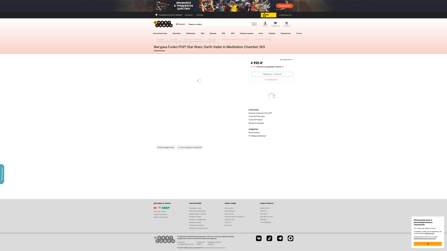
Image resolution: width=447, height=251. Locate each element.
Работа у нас (229, 219)
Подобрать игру (195, 208)
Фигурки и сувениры (256, 123)
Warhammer (190, 33)
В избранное (272, 80)
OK (428, 244)
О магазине (229, 208)
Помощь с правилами (197, 219)
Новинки (272, 33)
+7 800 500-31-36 (285, 15)
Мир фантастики (266, 217)
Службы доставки (161, 214)
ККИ (202, 33)
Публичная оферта (200, 243)
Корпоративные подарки (234, 217)
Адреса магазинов (161, 217)
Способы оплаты (160, 211)
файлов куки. (430, 233)
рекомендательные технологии (215, 248)
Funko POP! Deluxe (255, 120)
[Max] (290, 238)
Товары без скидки (196, 225)
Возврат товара (195, 217)
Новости (228, 222)
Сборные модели (246, 33)
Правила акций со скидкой (214, 243)
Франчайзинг (230, 211)
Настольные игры (160, 33)
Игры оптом (229, 214)
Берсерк (213, 33)
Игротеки (199, 15)
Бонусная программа (197, 211)
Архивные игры (195, 222)
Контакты (228, 225)
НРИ (232, 33)
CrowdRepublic (265, 222)
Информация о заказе (197, 214)
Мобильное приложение (198, 228)
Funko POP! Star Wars (257, 116)
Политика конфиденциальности (185, 243)
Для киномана (254, 132)
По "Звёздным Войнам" (257, 136)
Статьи (299, 33)
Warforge (263, 214)
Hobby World (264, 208)
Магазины (189, 15)
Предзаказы (286, 33)
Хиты (261, 33)
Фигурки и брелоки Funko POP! (260, 113)
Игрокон (263, 211)
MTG (223, 33)
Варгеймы (177, 33)
